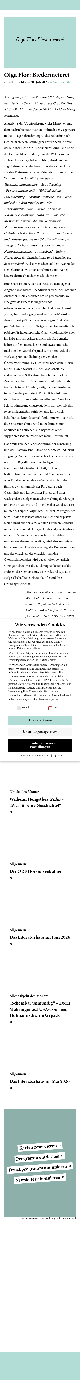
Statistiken (56, 708)
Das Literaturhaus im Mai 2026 (40, 1081)
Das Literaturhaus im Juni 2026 (40, 937)
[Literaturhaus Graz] (26, 5)
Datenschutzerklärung (20, 695)
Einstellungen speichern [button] (40, 732)
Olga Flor (31, 592)
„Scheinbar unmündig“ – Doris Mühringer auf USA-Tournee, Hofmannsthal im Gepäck (40, 1009)
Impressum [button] (57, 755)
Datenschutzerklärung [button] (41, 755)
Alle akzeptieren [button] (40, 720)
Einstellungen (22, 699)
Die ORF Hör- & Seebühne (35, 871)
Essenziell (25, 708)
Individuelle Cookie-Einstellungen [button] (40, 745)
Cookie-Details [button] (24, 755)
